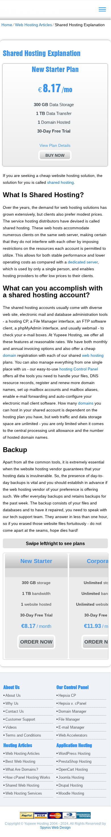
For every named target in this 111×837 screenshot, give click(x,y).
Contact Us (14, 711)
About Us (13, 695)
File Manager (69, 719)
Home (6, 24)
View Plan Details (54, 145)
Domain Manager (72, 711)
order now (36, 642)
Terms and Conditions (23, 735)
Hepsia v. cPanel (72, 703)
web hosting (93, 355)
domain (9, 355)
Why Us (11, 703)
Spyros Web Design (55, 828)
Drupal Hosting (70, 785)
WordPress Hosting (74, 753)
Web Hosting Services (23, 793)
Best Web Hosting (20, 761)
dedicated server (83, 262)
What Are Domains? (21, 769)
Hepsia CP (67, 695)
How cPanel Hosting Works (27, 777)
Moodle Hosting (71, 793)
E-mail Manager (71, 727)
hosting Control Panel (78, 369)
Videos (11, 727)
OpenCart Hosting (73, 769)
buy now (54, 155)
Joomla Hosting (71, 777)
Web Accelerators (72, 735)
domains (85, 403)
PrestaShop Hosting (74, 761)
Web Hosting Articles (33, 24)
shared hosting (60, 182)
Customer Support (20, 719)
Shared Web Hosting (22, 785)
